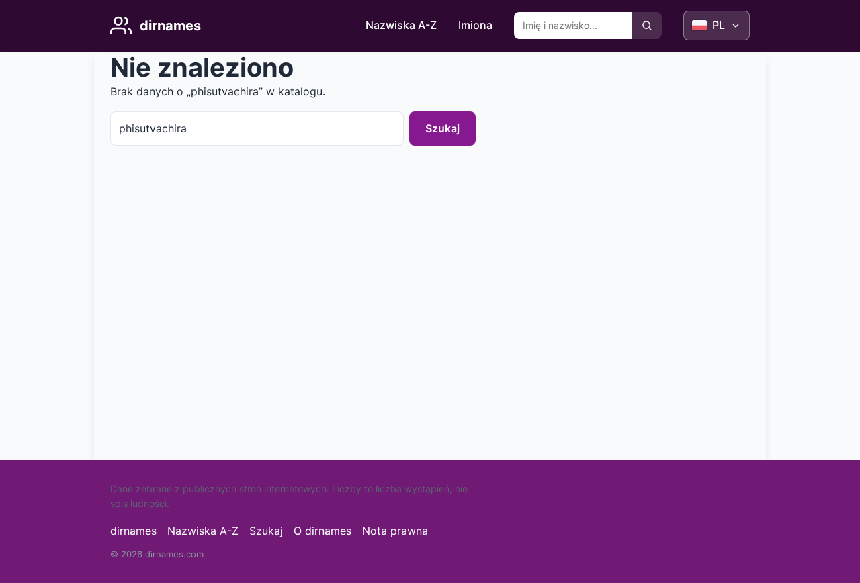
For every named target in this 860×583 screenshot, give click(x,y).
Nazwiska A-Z (401, 25)
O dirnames (322, 530)
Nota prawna (395, 530)
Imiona (475, 25)
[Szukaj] (647, 25)
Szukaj (442, 128)
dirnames (133, 530)
